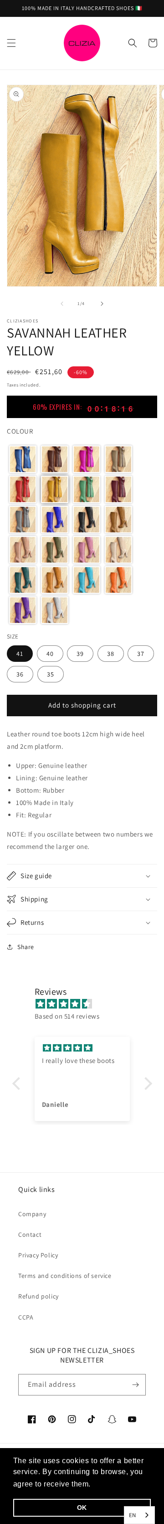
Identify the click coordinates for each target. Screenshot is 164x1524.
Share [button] (25, 947)
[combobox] (139, 1515)
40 (50, 653)
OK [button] (82, 1507)
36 (20, 674)
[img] (87, 1004)
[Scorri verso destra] (102, 304)
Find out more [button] (118, 1484)
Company (32, 1214)
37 (140, 653)
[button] (11, 43)
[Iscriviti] (135, 1384)
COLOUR (20, 431)
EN (132, 1515)
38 (110, 653)
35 (50, 674)
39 (80, 653)
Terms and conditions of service (65, 1276)
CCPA (25, 1317)
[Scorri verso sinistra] (62, 304)
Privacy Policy (38, 1255)
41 (19, 653)
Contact (29, 1234)
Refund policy (38, 1296)
